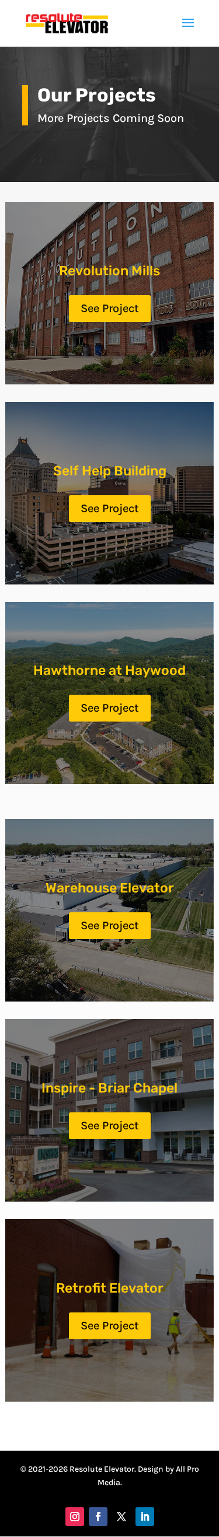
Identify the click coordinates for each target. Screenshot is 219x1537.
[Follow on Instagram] (74, 1516)
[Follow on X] (121, 1516)
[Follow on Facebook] (98, 1516)
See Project (110, 308)
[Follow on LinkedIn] (144, 1516)
